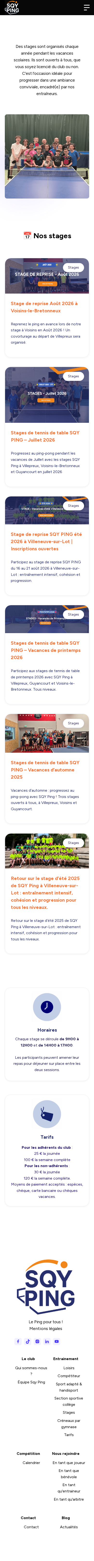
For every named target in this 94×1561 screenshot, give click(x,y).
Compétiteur (69, 1376)
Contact (31, 1527)
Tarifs (69, 1435)
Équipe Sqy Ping (31, 1382)
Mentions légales (45, 1328)
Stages (69, 1412)
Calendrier (31, 1462)
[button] (87, 7)
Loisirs (68, 1368)
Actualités (69, 1527)
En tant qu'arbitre (69, 1499)
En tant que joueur (69, 1462)
